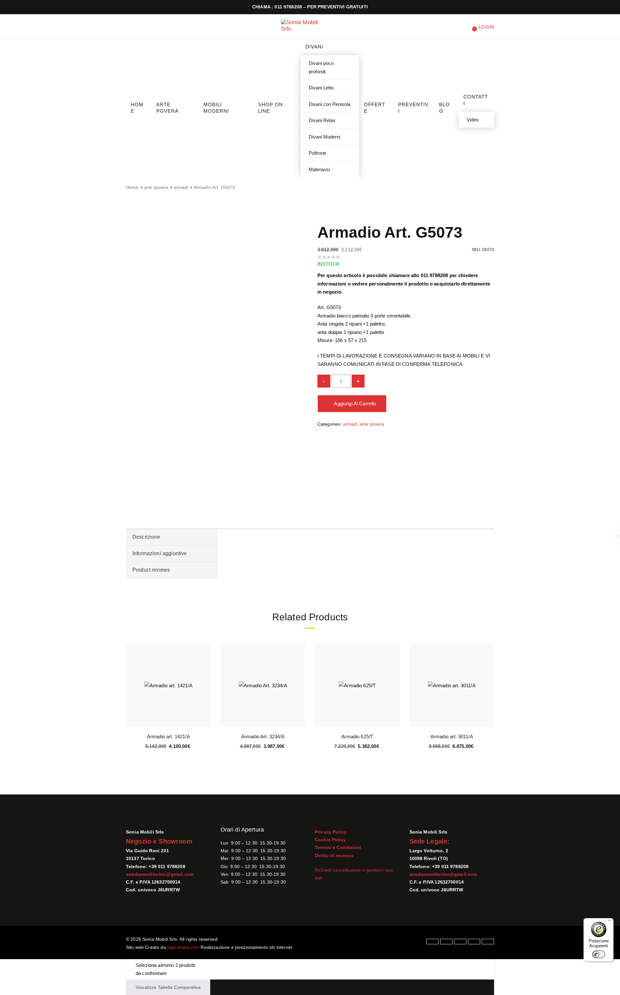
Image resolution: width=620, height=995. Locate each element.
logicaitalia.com (183, 947)
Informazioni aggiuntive (159, 553)
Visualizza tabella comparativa (168, 987)
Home (132, 187)
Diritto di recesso (334, 855)
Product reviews (151, 570)
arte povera (156, 187)
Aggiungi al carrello (355, 403)
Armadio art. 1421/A (168, 736)
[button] (205, 683)
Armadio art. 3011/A (451, 736)
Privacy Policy (330, 831)
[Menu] (610, 922)
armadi (181, 187)
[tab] (172, 537)
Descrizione (146, 537)
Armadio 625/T (357, 736)
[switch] (598, 954)
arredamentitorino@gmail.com (160, 874)
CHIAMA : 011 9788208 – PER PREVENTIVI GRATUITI (310, 6)
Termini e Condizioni (338, 847)
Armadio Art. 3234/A (262, 736)
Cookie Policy (330, 839)
